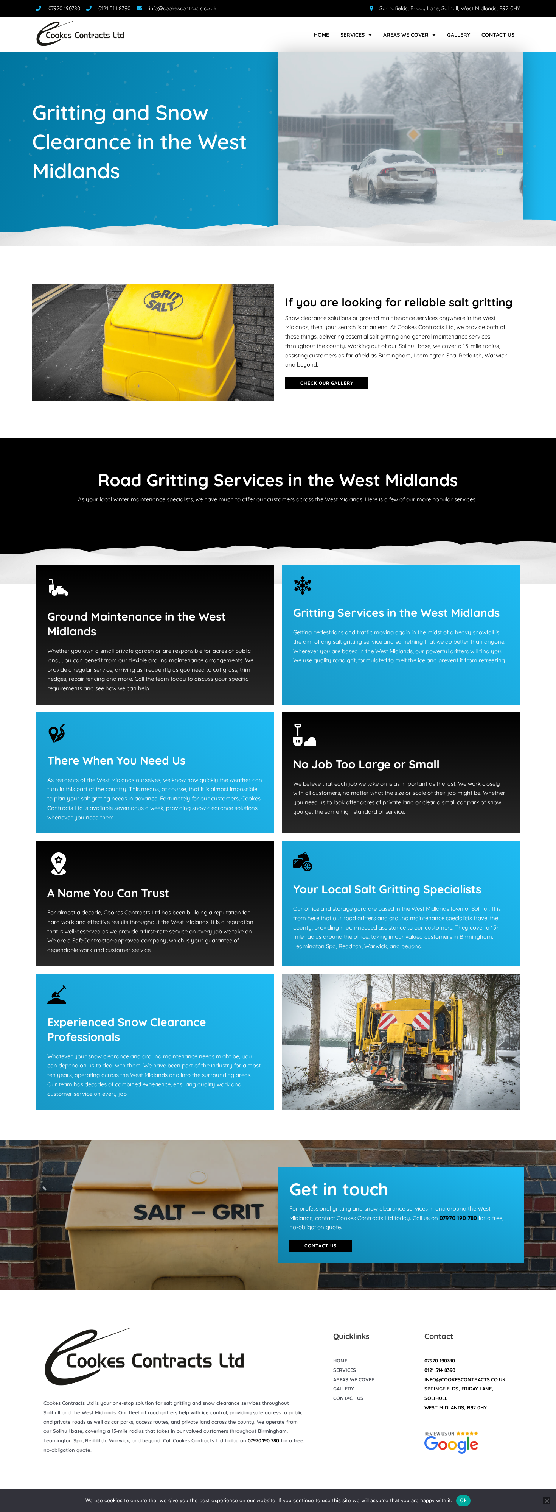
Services (352, 34)
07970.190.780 (263, 1440)
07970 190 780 (458, 1218)
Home (321, 34)
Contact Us (497, 34)
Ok (463, 1500)
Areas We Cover (406, 34)
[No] (546, 1500)
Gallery (458, 34)
